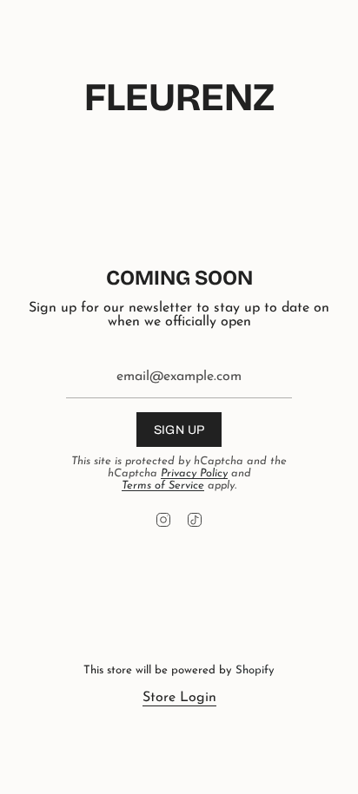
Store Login (179, 698)
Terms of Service (163, 485)
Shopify (255, 670)
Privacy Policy (194, 473)
